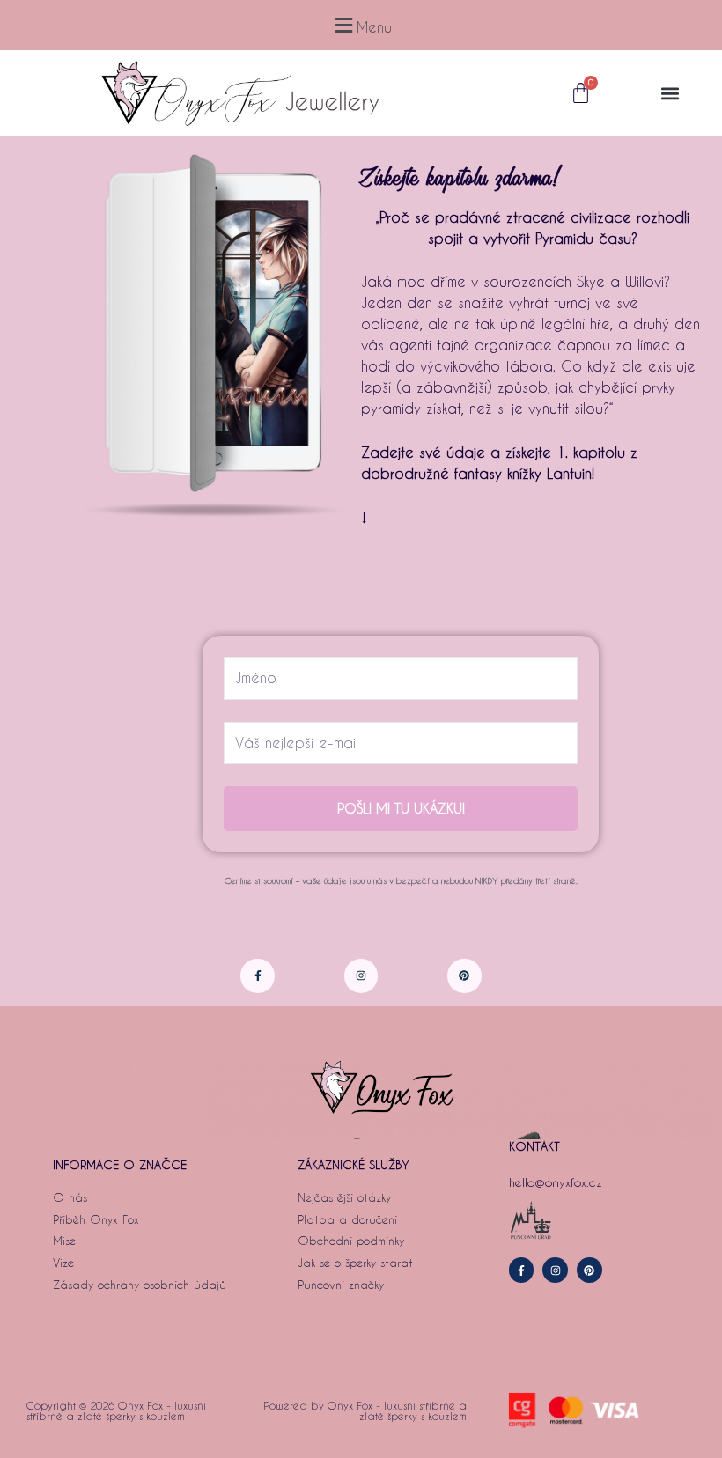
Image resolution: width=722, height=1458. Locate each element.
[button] (361, 25)
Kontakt (534, 1145)
